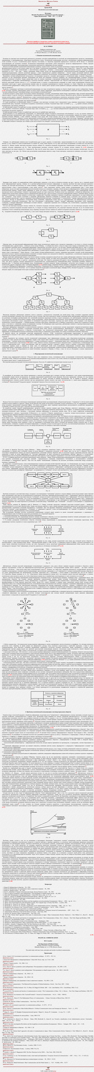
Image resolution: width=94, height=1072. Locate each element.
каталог (48, 5)
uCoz (54, 1071)
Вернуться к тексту (8, 957)
